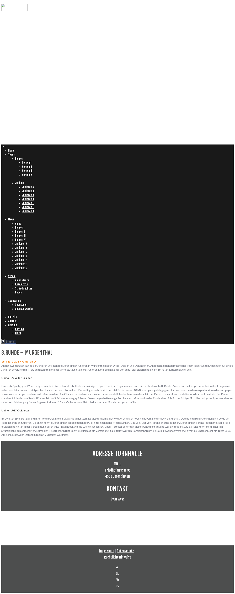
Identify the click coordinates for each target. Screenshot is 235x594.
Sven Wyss (117, 499)
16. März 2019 (11, 361)
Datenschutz (125, 551)
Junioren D (29, 361)
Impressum (106, 551)
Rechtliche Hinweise (117, 557)
